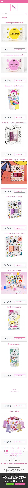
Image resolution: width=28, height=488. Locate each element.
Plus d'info (19, 49)
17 (16, 454)
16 (12, 454)
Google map (18, 481)
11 (19, 451)
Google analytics (9, 481)
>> (20, 454)
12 (23, 451)
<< (2, 448)
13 (6, 454)
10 (14, 451)
